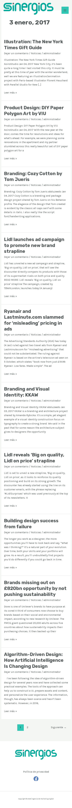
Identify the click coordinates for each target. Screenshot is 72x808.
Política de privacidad (36, 771)
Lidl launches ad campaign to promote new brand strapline (34, 245)
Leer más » (10, 92)
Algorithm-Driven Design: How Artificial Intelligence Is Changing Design (33, 660)
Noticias (36, 53)
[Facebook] (36, 778)
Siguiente (58, 727)
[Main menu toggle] (65, 10)
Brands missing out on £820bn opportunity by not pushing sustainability (35, 588)
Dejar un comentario (16, 53)
